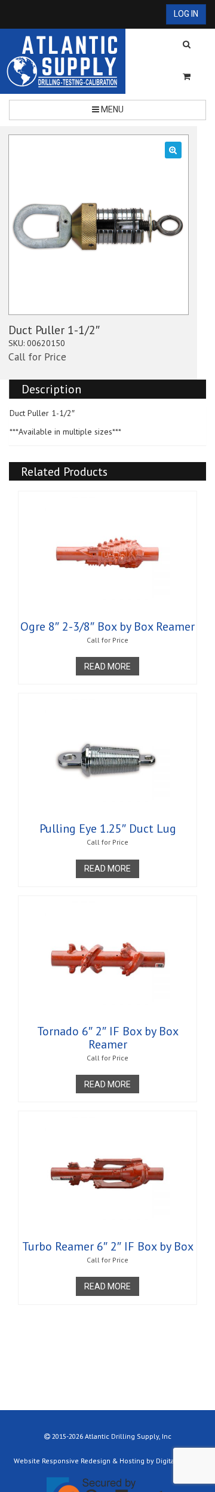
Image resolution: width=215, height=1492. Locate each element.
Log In (186, 14)
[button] (173, 150)
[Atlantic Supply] (62, 61)
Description (51, 388)
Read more (107, 666)
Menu (111, 109)
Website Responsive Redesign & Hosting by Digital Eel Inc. (108, 1460)
